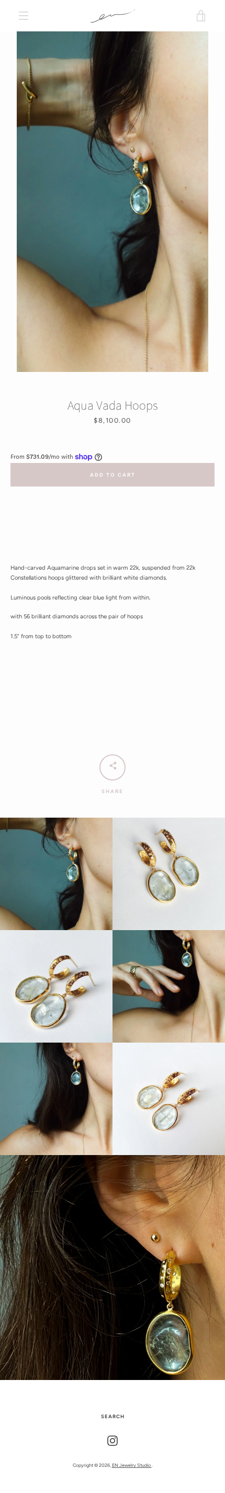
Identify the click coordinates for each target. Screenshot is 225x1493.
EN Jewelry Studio (132, 1465)
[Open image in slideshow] (112, 201)
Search (113, 1416)
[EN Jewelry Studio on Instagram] (112, 1440)
